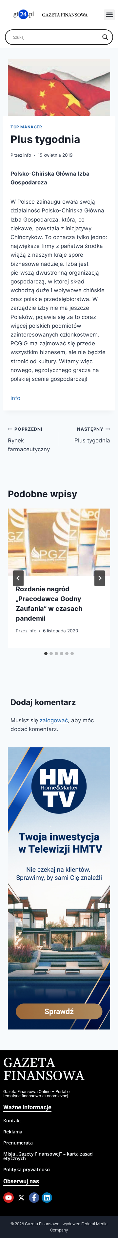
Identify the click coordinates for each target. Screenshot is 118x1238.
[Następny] (99, 578)
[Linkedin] (47, 1197)
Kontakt (12, 1120)
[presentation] (59, 542)
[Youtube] (8, 1197)
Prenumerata (18, 1143)
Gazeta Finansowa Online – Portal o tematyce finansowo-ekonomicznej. (36, 1093)
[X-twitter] (21, 1197)
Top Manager (26, 126)
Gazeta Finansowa (43, 1070)
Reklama (12, 1132)
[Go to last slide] (18, 578)
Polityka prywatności (26, 1169)
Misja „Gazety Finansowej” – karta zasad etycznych (48, 1156)
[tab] (46, 653)
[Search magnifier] (105, 37)
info (27, 155)
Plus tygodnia (92, 435)
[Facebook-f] (34, 1197)
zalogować (54, 720)
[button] (109, 14)
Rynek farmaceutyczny (29, 439)
